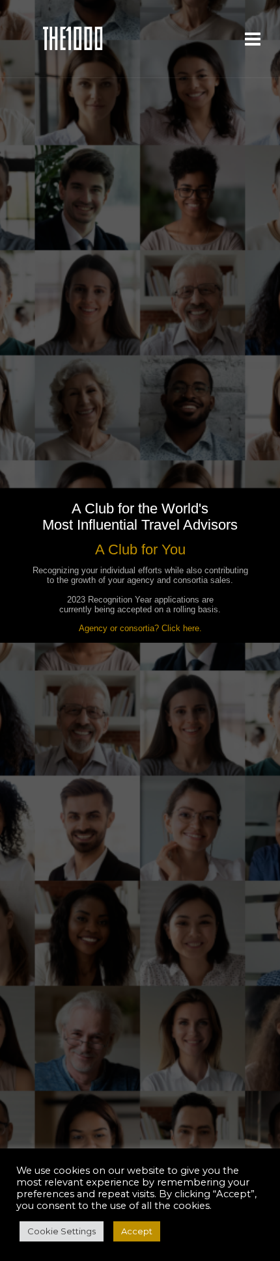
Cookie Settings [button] (61, 1231)
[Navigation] (252, 39)
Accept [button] (136, 1231)
